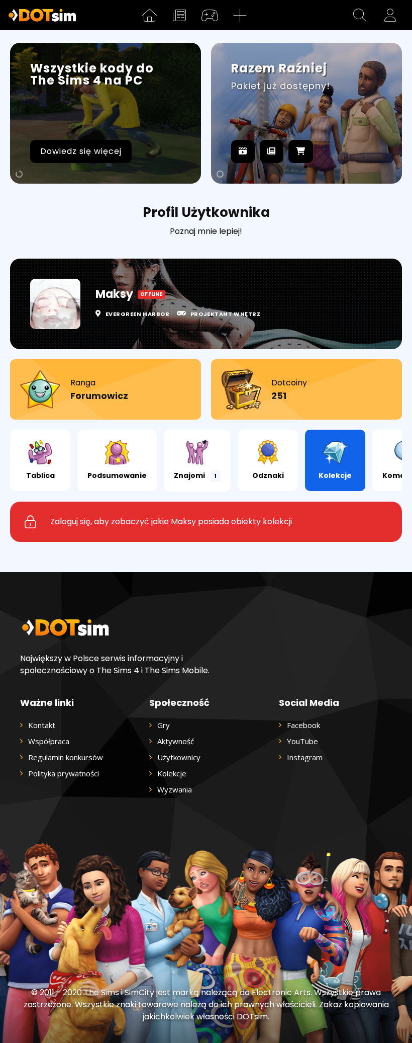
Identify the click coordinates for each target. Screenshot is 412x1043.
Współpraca (48, 741)
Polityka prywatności (63, 773)
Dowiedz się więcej (81, 151)
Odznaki (268, 475)
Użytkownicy (178, 757)
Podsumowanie (117, 475)
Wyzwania (174, 789)
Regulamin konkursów (65, 757)
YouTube (302, 741)
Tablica (40, 475)
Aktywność (175, 741)
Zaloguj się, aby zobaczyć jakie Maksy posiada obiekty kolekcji (171, 521)
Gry (163, 725)
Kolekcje (335, 475)
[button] (360, 15)
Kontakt (41, 725)
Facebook (303, 725)
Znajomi (195, 475)
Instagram (305, 757)
